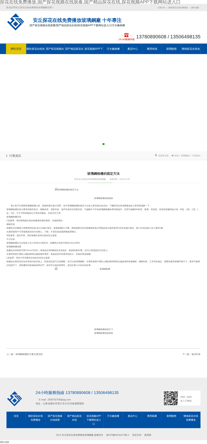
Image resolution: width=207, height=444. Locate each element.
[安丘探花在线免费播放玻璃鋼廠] (15, 28)
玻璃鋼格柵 (11, 243)
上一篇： (11, 354)
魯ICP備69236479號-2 (117, 435)
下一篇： (186, 354)
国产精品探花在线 (74, 50)
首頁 (176, 155)
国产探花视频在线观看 (55, 50)
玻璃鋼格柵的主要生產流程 (29, 354)
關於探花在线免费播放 (36, 50)
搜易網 (147, 435)
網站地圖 (195, 8)
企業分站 (161, 8)
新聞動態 (171, 48)
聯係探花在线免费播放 (178, 8)
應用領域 (152, 48)
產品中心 (132, 48)
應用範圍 (152, 416)
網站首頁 (16, 48)
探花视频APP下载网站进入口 (94, 50)
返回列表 (196, 354)
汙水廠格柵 (113, 48)
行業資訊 (196, 155)
